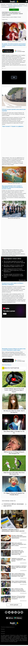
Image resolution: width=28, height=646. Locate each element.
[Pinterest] (22, 612)
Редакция (3, 631)
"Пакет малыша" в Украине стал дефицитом (12, 126)
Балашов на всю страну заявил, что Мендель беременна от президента (12, 283)
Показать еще (22, 280)
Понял (14, 9)
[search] (1, 1)
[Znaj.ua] (14, 1)
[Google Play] (18, 617)
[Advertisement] (14, 142)
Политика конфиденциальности (8, 627)
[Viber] (12, 612)
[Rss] (6, 612)
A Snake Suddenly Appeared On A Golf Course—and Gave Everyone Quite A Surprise (14, 390)
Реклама (3, 629)
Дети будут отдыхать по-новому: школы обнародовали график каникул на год (14, 265)
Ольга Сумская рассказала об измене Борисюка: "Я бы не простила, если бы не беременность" (14, 270)
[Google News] (15, 612)
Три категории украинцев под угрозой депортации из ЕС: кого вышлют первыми (14, 261)
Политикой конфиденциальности (15, 5)
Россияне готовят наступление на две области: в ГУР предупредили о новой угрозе (13, 275)
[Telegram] (9, 612)
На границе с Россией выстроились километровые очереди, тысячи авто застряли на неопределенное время (14, 45)
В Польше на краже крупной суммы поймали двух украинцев (14, 110)
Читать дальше (14, 604)
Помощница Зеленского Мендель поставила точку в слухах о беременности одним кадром (14, 349)
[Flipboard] (18, 612)
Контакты (3, 633)
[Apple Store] (10, 617)
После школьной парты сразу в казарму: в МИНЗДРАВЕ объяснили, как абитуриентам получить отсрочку (12, 187)
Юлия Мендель (8, 365)
